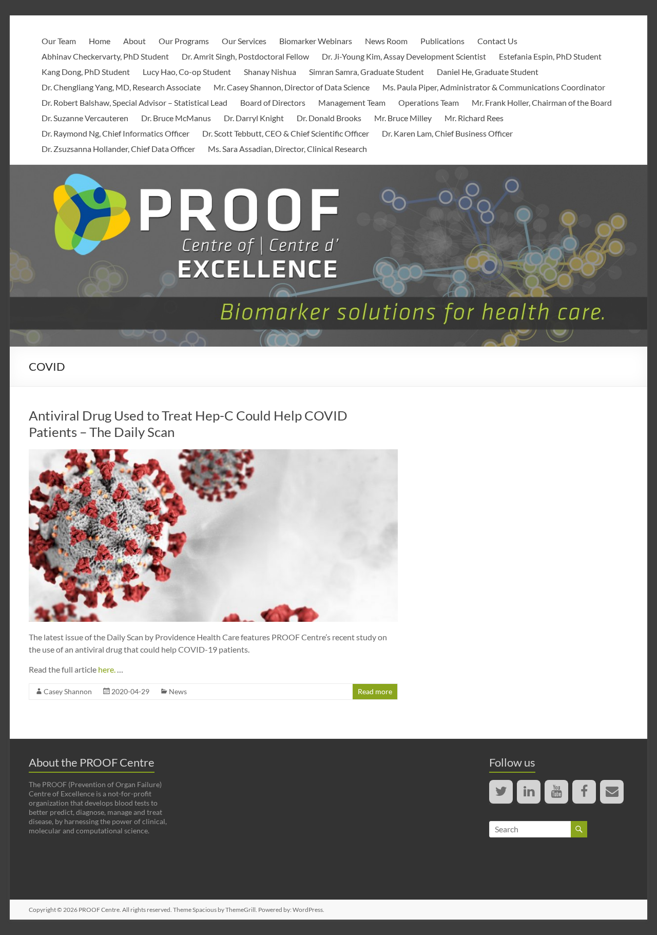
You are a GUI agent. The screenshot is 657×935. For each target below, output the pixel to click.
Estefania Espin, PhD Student (550, 56)
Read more (375, 691)
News (178, 691)
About (134, 41)
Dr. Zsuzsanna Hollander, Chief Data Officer (118, 149)
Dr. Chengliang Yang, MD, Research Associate (121, 87)
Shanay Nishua (270, 72)
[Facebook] (584, 792)
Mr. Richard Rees (474, 118)
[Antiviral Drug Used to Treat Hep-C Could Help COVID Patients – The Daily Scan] (213, 454)
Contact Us (497, 41)
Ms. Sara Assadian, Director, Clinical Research (287, 149)
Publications (442, 41)
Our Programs (184, 41)
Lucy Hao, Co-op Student (187, 72)
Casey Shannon (68, 691)
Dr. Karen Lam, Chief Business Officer (447, 133)
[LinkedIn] (528, 792)
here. (107, 669)
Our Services (244, 41)
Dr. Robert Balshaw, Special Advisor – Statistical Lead (134, 102)
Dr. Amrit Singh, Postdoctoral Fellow (245, 56)
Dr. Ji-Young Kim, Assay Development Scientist (404, 56)
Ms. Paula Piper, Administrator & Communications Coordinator (493, 87)
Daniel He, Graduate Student (487, 72)
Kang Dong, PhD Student (86, 72)
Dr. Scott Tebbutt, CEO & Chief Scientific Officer (285, 133)
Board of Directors (272, 102)
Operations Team (428, 102)
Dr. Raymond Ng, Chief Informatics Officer (115, 133)
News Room (386, 41)
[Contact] (612, 792)
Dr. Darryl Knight (254, 118)
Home (99, 41)
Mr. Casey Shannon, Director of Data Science (292, 87)
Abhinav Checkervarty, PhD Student (105, 56)
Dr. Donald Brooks (329, 118)
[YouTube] (556, 792)
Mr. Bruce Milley (403, 118)
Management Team (351, 102)
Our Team (59, 41)
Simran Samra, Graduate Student (366, 72)
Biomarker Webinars (315, 41)
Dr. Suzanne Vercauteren (85, 118)
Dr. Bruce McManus (176, 118)
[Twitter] (501, 792)
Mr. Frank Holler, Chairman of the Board (542, 102)
